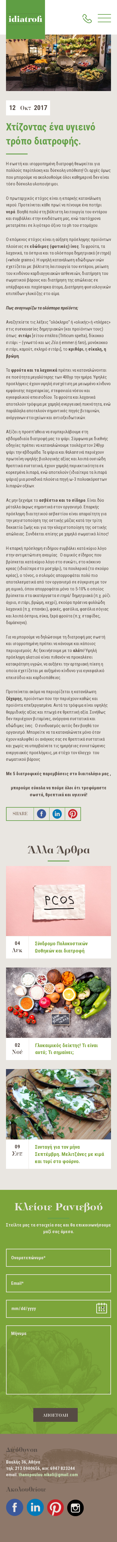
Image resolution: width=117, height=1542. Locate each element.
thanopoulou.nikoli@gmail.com (48, 1474)
